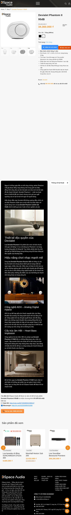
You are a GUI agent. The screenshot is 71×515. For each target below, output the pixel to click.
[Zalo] (67, 500)
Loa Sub (6, 450)
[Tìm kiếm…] (64, 3)
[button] (67, 447)
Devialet (45, 79)
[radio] (40, 36)
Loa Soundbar (31, 450)
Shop (8, 9)
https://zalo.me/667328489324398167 (22, 403)
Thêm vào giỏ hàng (51, 47)
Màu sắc (41, 32)
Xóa (39, 39)
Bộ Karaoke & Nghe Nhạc (57, 450)
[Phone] (67, 511)
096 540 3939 (49, 83)
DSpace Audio (28, 384)
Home (2, 9)
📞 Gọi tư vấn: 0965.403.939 (12, 411)
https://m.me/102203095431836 (22, 405)
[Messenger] (67, 505)
